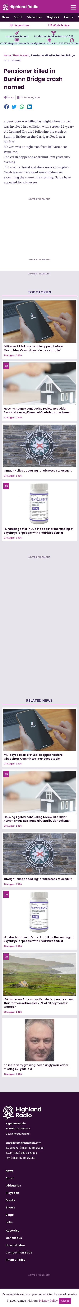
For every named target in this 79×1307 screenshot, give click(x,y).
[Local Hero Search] (17, 33)
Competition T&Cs (19, 1252)
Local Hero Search (17, 36)
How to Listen (15, 1245)
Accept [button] (65, 1300)
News (5, 17)
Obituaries (34, 17)
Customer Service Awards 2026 (53, 36)
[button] (7, 107)
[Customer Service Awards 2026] (54, 33)
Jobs (9, 1222)
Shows (10, 1207)
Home (7, 55)
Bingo (10, 1215)
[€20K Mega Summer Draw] (17, 40)
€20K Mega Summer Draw (16, 43)
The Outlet (72, 43)
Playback (52, 17)
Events (68, 17)
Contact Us (14, 1238)
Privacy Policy (15, 1260)
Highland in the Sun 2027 (49, 43)
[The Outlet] (72, 40)
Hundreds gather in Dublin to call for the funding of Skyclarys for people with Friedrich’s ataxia (38, 531)
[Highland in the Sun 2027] (49, 40)
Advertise (12, 1231)
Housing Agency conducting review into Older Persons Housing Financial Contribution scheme (37, 410)
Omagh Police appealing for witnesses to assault (38, 470)
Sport (18, 17)
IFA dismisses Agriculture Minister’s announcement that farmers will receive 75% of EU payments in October (39, 1003)
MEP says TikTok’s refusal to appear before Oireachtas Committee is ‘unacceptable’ (33, 348)
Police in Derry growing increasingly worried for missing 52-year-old (36, 1067)
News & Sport (21, 55)
